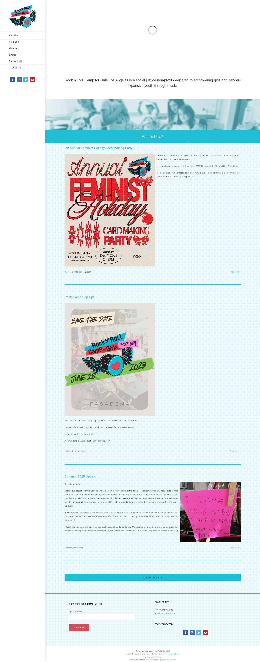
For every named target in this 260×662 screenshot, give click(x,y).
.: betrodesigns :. (153, 660)
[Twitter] (198, 632)
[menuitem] (22, 35)
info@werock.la (168, 613)
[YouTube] (205, 632)
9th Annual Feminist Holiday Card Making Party (99, 148)
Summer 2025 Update (80, 476)
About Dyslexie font (169, 660)
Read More (234, 272)
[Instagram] (192, 632)
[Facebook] (185, 632)
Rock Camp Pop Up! (79, 297)
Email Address (75, 612)
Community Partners (172, 654)
